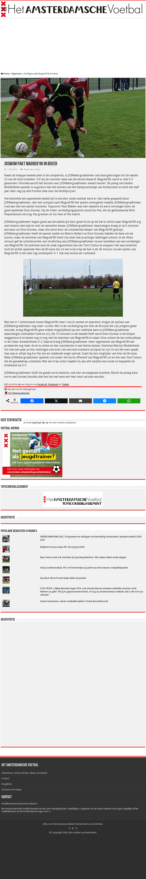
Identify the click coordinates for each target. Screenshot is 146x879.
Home (6, 73)
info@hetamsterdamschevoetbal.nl (19, 803)
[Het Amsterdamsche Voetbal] (73, 9)
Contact (5, 778)
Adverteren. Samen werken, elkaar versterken (24, 773)
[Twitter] (72, 828)
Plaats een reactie (32, 169)
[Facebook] (69, 828)
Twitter (65, 384)
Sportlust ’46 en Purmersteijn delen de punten (63, 578)
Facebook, (42, 384)
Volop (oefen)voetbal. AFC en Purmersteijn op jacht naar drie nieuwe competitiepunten (84, 567)
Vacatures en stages (11, 789)
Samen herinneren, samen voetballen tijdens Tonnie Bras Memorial (74, 601)
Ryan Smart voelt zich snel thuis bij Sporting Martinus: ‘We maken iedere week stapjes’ (83, 557)
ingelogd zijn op (40, 422)
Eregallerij (6, 784)
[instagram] (76, 828)
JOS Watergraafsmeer (19, 393)
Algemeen (16, 73)
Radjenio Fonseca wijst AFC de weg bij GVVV (62, 547)
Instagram (53, 384)
